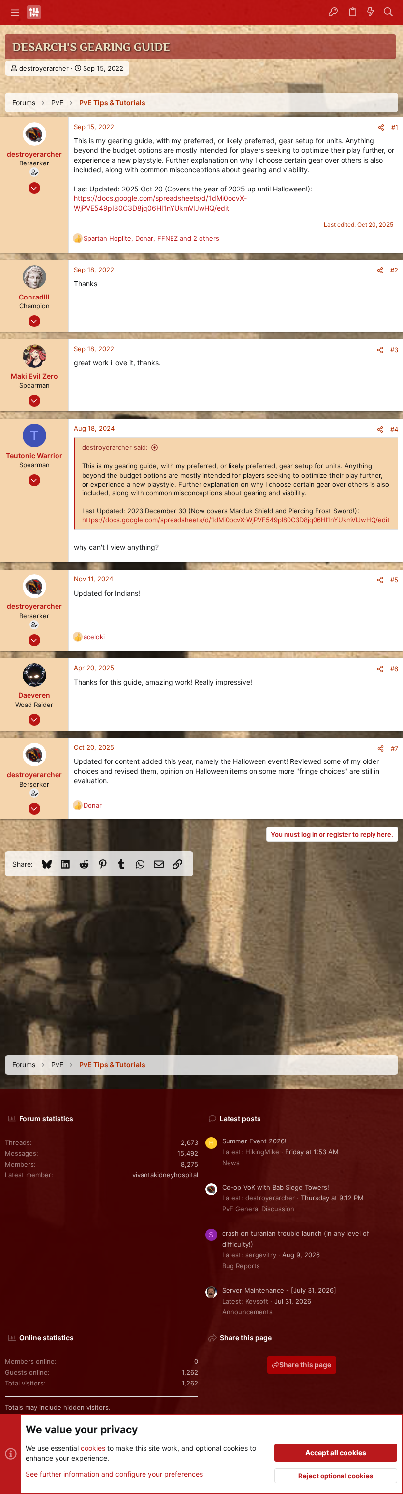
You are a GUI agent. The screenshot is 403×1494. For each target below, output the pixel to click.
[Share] (381, 127)
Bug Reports (241, 1266)
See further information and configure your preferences (114, 1474)
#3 (394, 349)
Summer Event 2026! (254, 1141)
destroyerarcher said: (115, 447)
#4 (394, 429)
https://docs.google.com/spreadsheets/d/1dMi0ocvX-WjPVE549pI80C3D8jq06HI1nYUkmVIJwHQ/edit (236, 520)
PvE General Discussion (258, 1209)
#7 (394, 748)
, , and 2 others (151, 238)
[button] (15, 12)
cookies (93, 1448)
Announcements (247, 1312)
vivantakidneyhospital (165, 1175)
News (231, 1163)
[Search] (388, 12)
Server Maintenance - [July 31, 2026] (279, 1290)
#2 (394, 270)
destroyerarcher (44, 68)
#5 (394, 580)
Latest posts (240, 1118)
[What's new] (370, 12)
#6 (394, 669)
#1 (394, 127)
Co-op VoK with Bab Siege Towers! (275, 1187)
